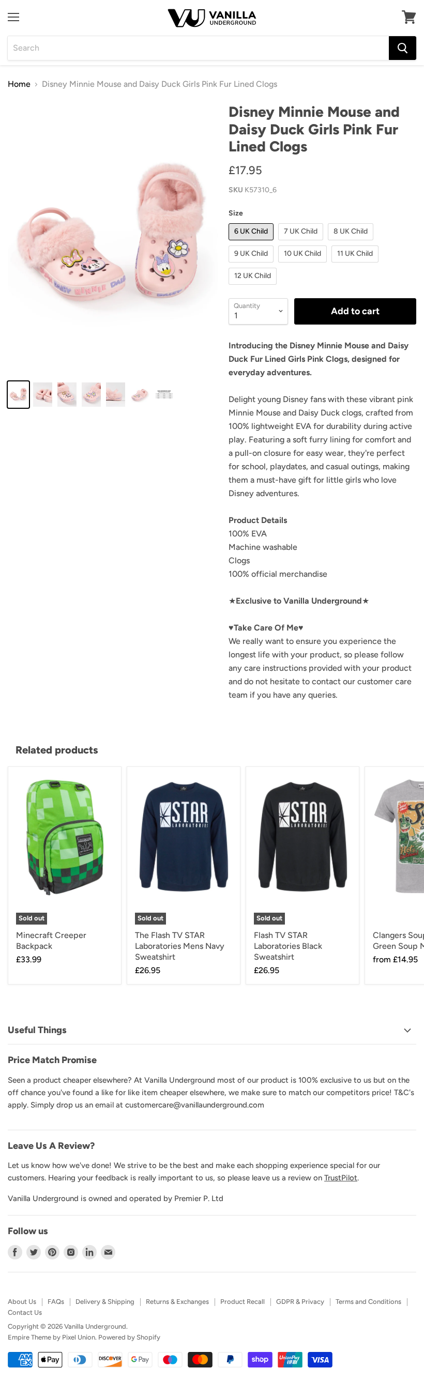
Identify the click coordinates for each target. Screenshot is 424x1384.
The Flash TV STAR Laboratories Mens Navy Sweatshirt (179, 946)
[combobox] (198, 48)
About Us (22, 1301)
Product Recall (242, 1301)
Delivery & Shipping (104, 1301)
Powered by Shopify (129, 1337)
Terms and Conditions (368, 1301)
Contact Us (25, 1312)
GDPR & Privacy (300, 1301)
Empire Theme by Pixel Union (51, 1337)
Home (19, 84)
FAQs (56, 1301)
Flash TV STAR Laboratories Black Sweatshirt (288, 946)
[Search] (402, 48)
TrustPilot (340, 1177)
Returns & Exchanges (177, 1301)
